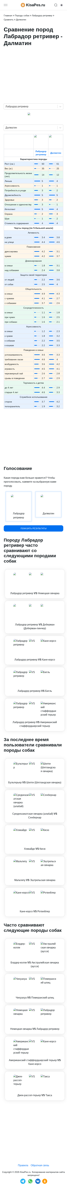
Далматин (55, 153)
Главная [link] (8, 15)
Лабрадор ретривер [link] (42, 15)
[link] (35, 584)
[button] (35, 584)
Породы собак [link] (22, 15)
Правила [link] (23, 1165)
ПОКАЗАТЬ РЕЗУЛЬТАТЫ (33, 528)
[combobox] (5, 107)
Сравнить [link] (8, 19)
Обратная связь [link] (40, 1165)
